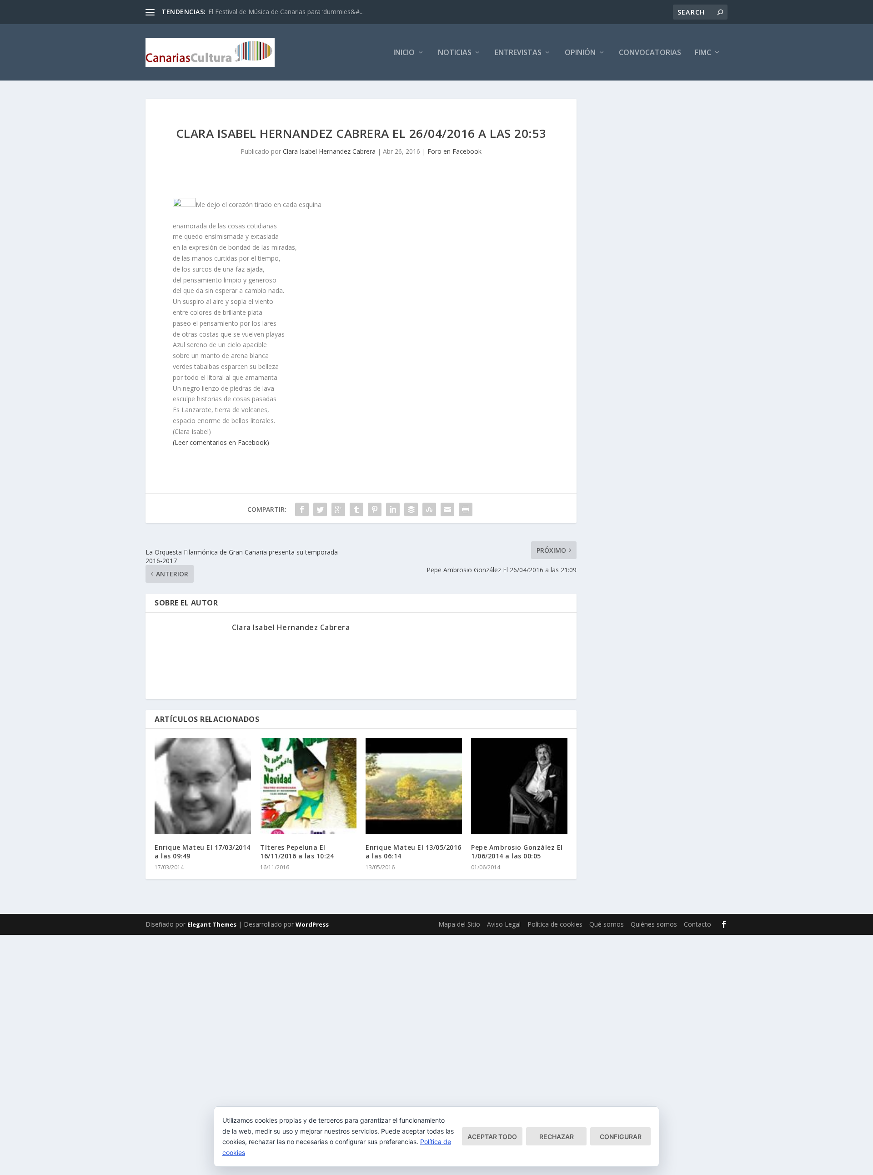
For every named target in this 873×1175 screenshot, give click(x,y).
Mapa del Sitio (459, 924)
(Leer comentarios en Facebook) (221, 442)
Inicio (404, 53)
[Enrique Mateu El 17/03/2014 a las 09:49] (203, 786)
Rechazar (556, 1136)
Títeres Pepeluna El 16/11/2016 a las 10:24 (297, 851)
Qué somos (606, 924)
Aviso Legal (504, 924)
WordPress (312, 924)
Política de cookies (554, 924)
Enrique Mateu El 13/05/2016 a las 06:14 (414, 851)
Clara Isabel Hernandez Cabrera (329, 151)
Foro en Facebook (454, 151)
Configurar (621, 1136)
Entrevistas (518, 53)
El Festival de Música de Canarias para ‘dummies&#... (286, 11)
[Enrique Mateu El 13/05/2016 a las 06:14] (414, 786)
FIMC (703, 53)
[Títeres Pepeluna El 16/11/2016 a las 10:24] (308, 786)
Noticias (455, 53)
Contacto (697, 924)
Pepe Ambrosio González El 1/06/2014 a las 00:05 (517, 851)
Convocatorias (650, 53)
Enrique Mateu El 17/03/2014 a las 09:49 (203, 851)
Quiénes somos (654, 924)
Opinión (580, 53)
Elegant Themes (211, 924)
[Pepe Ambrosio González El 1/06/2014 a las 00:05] (519, 786)
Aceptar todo (492, 1136)
